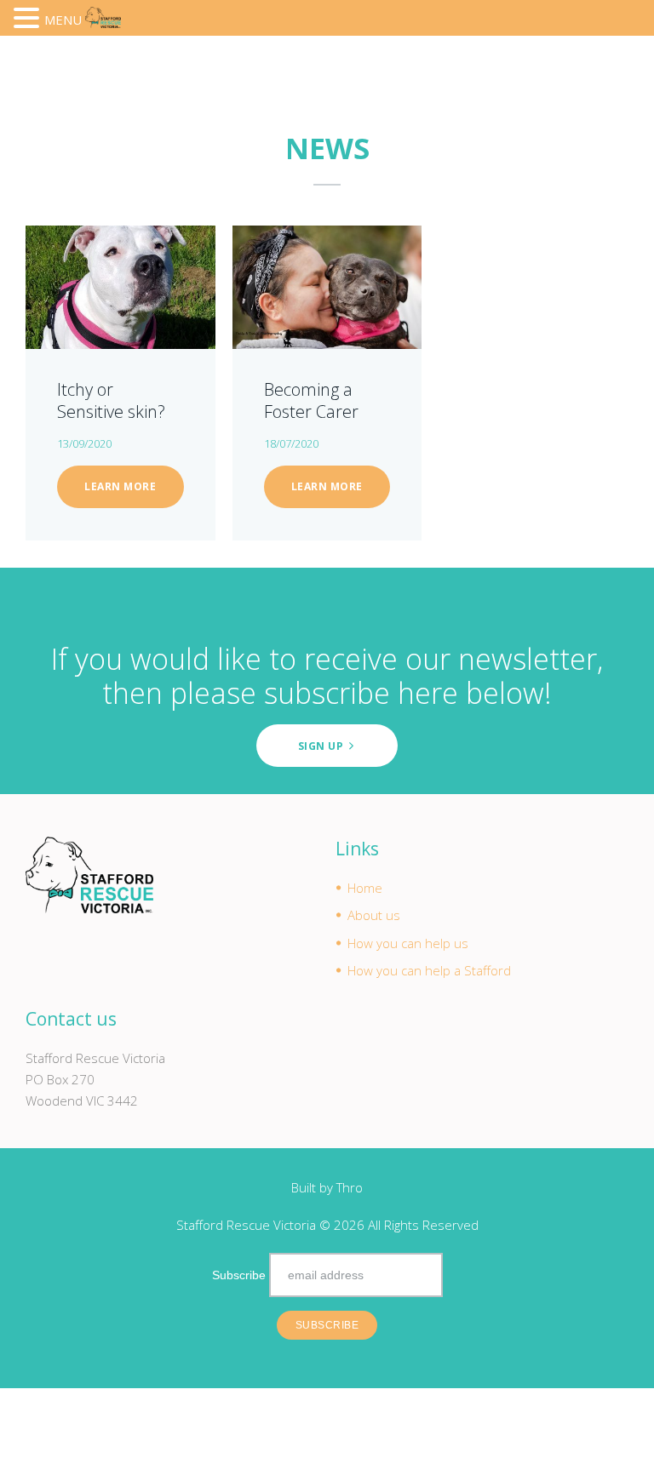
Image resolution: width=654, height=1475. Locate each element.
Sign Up (321, 746)
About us (373, 914)
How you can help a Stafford (429, 970)
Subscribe (239, 1275)
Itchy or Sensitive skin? (111, 400)
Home (364, 887)
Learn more (120, 486)
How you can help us (407, 943)
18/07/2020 (291, 443)
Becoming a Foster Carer (311, 400)
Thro (349, 1187)
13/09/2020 (84, 443)
